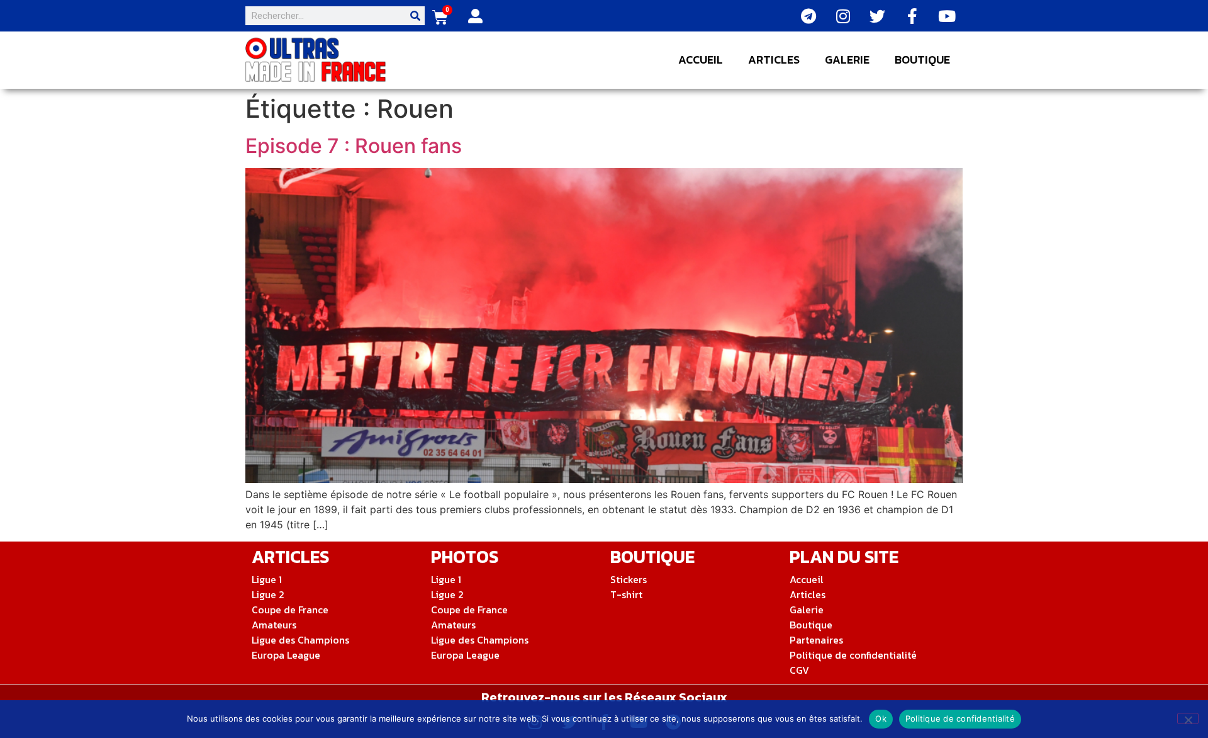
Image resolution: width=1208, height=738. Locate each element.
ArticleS (290, 556)
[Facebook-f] (912, 15)
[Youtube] (947, 15)
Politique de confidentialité (960, 718)
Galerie (847, 59)
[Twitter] (877, 15)
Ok (880, 718)
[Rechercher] (415, 15)
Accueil (700, 59)
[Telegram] (808, 15)
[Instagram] (843, 15)
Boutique (922, 59)
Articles (774, 59)
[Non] (1188, 718)
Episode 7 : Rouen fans (353, 145)
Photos (464, 556)
